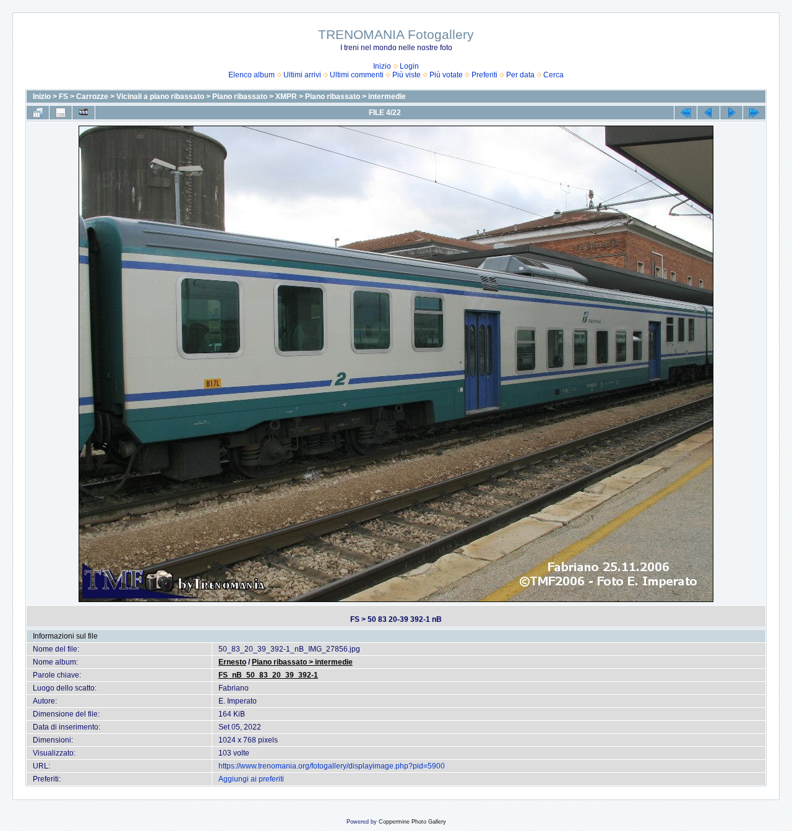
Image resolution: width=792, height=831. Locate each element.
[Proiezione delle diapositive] (83, 112)
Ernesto (232, 662)
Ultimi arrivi (302, 75)
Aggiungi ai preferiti (251, 779)
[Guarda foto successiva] (731, 112)
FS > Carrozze (83, 96)
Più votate (446, 75)
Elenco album (251, 75)
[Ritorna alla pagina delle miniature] (38, 112)
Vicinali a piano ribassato (160, 96)
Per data (520, 75)
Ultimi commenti (357, 75)
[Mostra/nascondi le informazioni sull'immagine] (61, 112)
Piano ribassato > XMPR (254, 96)
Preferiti (484, 75)
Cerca (553, 75)
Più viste (406, 75)
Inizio (382, 66)
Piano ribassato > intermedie (355, 96)
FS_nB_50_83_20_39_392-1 (268, 675)
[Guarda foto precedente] (708, 112)
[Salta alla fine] (754, 112)
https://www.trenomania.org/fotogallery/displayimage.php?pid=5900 (331, 766)
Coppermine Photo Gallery (412, 822)
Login (409, 66)
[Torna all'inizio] (685, 112)
